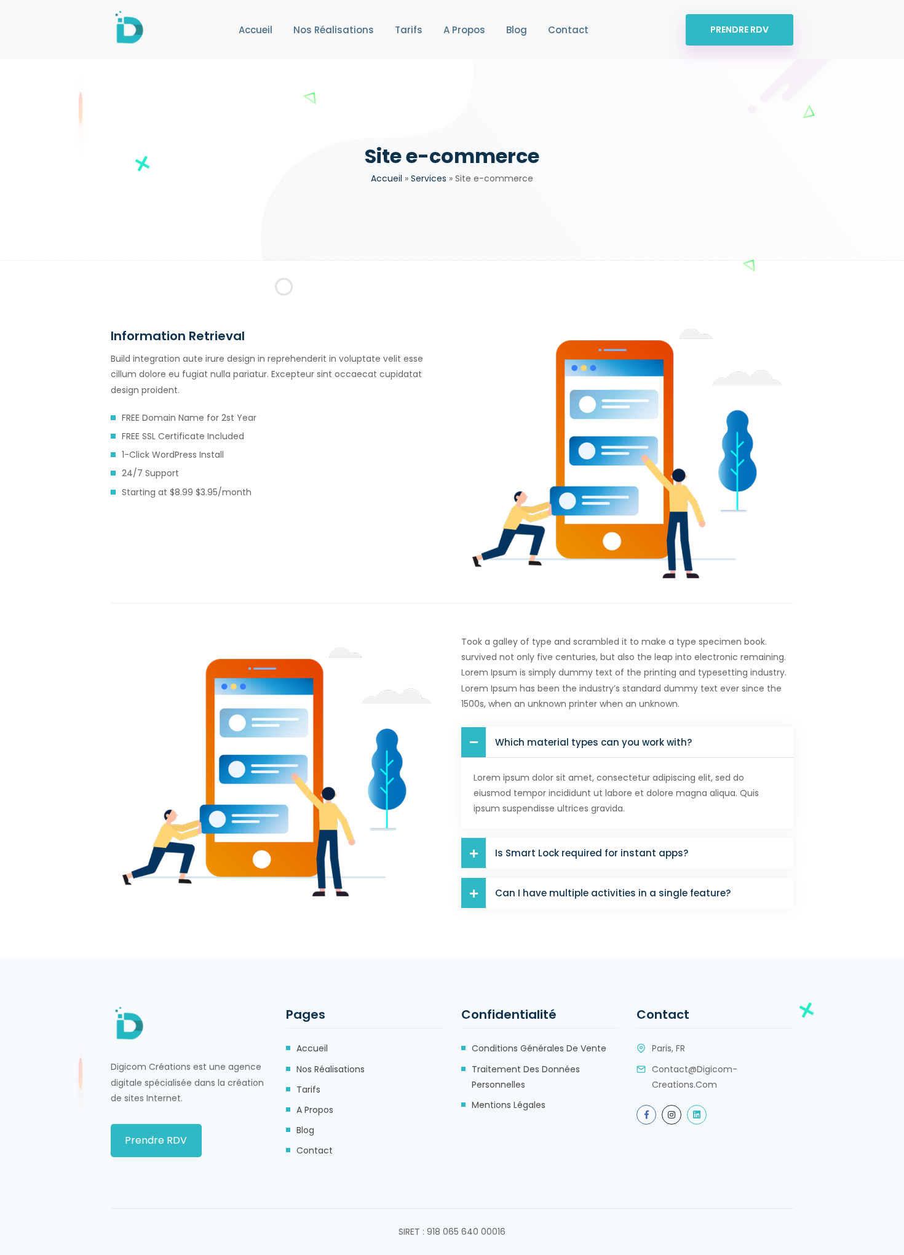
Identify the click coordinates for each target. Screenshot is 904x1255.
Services (428, 178)
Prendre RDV (739, 29)
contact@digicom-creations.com (694, 1077)
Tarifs (408, 29)
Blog (516, 29)
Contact (568, 29)
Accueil (255, 29)
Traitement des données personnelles (526, 1077)
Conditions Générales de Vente (539, 1048)
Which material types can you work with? (593, 742)
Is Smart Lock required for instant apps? (591, 853)
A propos (464, 29)
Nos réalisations (333, 29)
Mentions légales (508, 1105)
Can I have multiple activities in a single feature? (613, 892)
